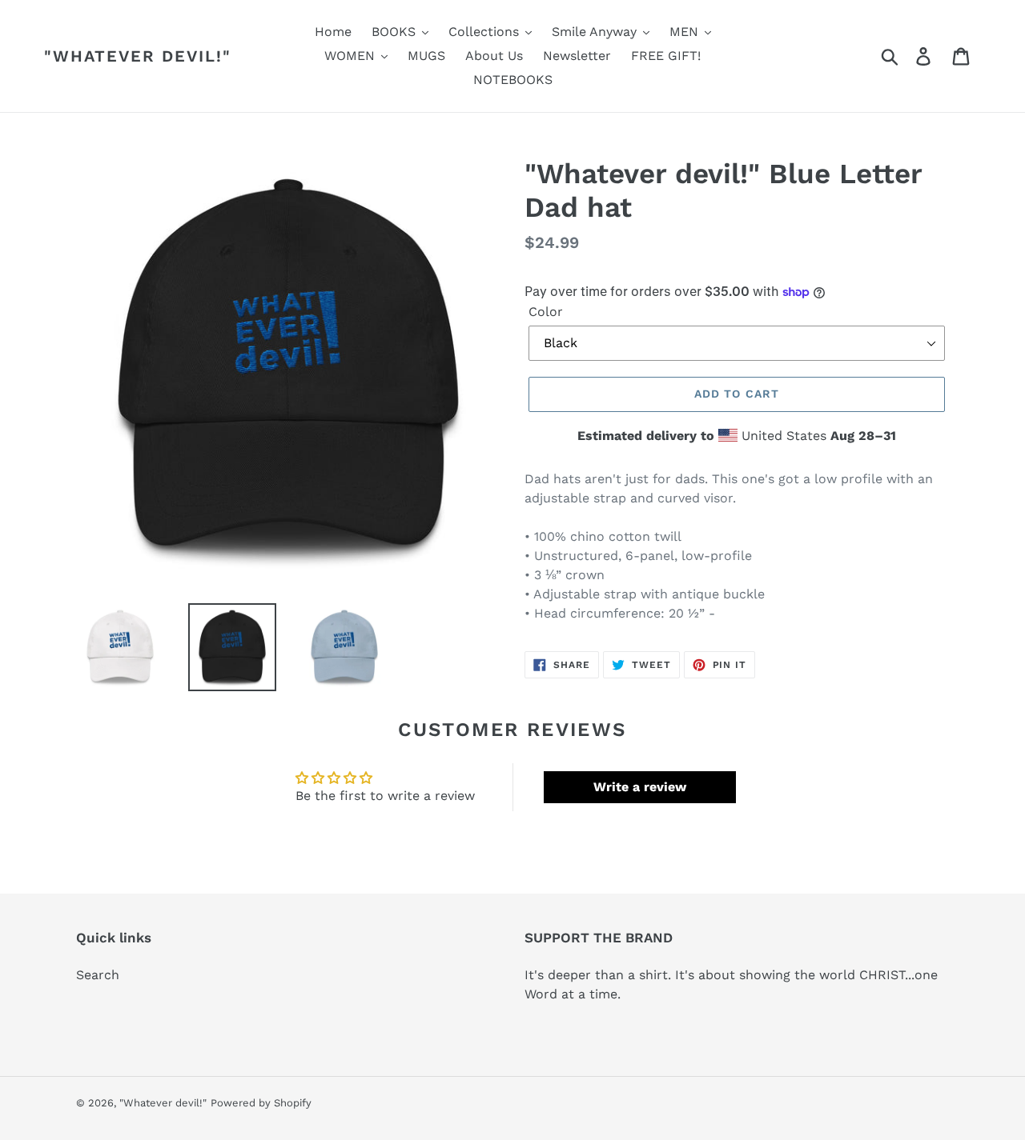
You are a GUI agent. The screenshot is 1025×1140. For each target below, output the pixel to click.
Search (97, 974)
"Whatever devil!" (137, 56)
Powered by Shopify (261, 1103)
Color (546, 311)
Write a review (639, 786)
